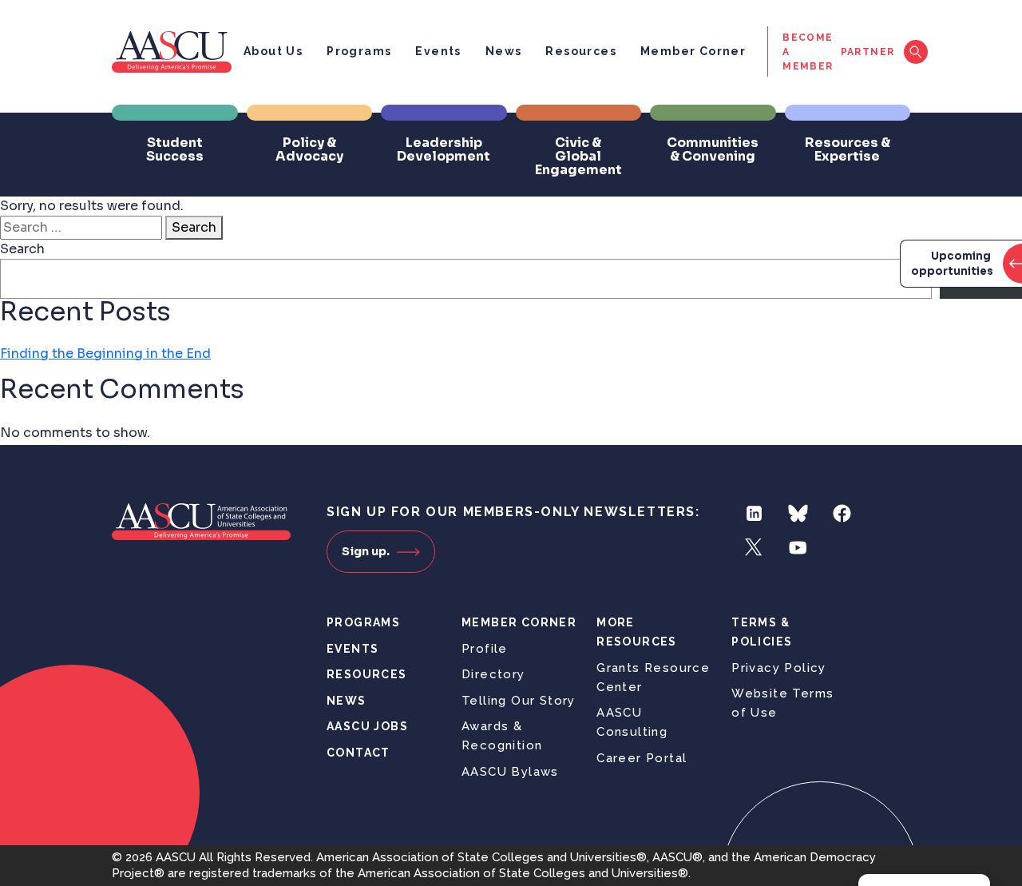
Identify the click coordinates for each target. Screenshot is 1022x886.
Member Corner (693, 51)
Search (194, 227)
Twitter (754, 548)
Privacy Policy (778, 668)
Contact (358, 752)
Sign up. (366, 551)
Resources (580, 51)
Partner (868, 52)
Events (438, 51)
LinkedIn (754, 513)
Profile (484, 649)
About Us (273, 51)
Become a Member (807, 52)
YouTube (798, 548)
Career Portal (641, 758)
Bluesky (798, 513)
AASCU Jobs (367, 726)
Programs (359, 51)
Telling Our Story (518, 700)
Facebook (842, 513)
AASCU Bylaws (510, 772)
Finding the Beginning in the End (105, 353)
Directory (493, 674)
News (503, 51)
